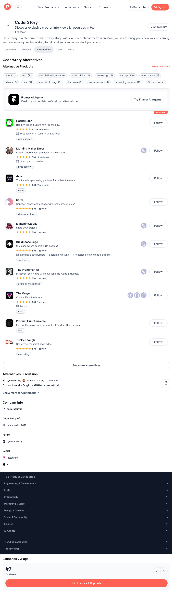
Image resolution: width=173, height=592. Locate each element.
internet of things (50, 82)
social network (99, 82)
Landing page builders (32, 254)
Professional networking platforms (91, 254)
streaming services (128, 82)
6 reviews (42, 129)
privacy (11, 82)
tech (27, 75)
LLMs (40, 133)
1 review (41, 208)
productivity (80, 75)
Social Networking (59, 254)
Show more (154, 82)
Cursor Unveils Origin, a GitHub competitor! (31, 385)
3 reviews (42, 157)
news (10, 75)
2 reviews (42, 185)
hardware (75, 82)
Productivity (27, 133)
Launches (70, 7)
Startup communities (31, 161)
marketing (105, 75)
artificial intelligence (52, 75)
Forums (103, 7)
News (87, 7)
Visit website (159, 27)
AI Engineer (53, 133)
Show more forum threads (19, 392)
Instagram (12, 457)
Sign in (161, 7)
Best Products (47, 7)
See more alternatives (87, 365)
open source (150, 75)
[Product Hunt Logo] (7, 7)
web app (127, 75)
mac (27, 82)
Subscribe (139, 7)
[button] (71, 49)
